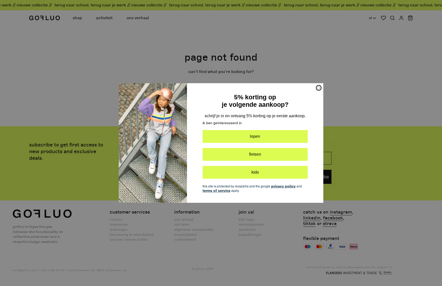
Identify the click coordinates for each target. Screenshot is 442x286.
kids (255, 172)
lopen (255, 136)
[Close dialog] (318, 87)
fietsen (255, 154)
